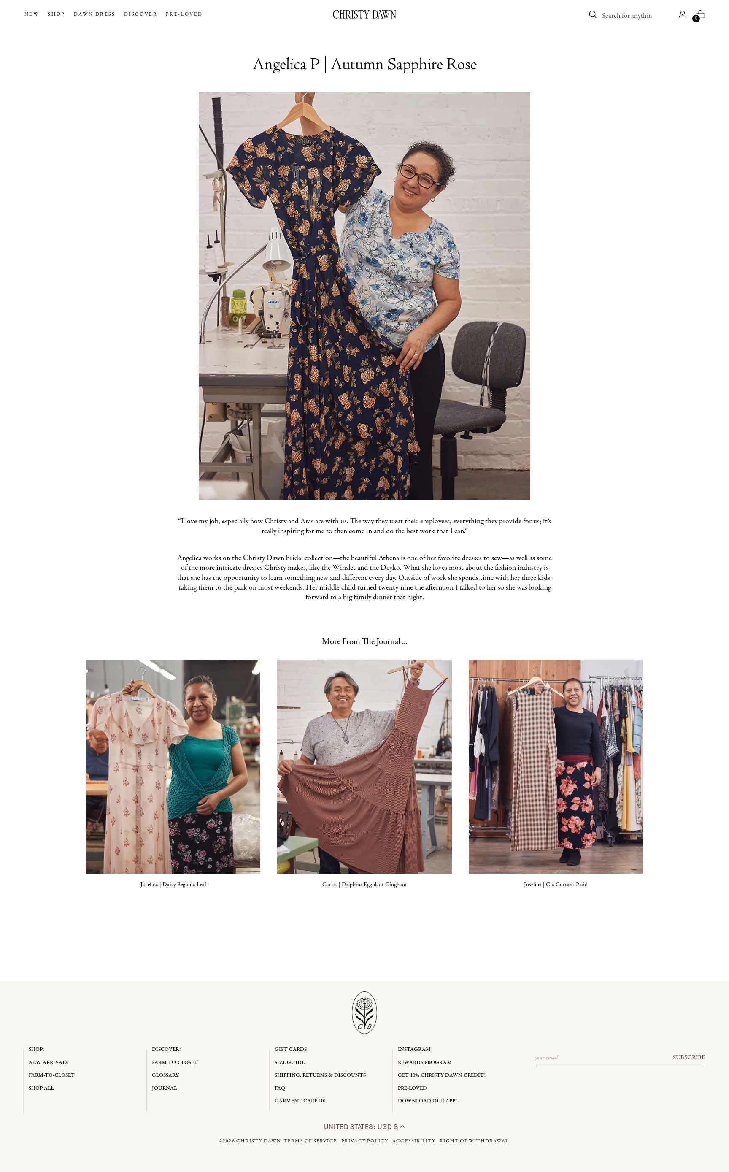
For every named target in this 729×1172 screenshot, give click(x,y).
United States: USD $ (362, 1126)
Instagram (414, 1049)
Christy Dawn (258, 1141)
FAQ (280, 1088)
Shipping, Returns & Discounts (320, 1075)
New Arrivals (48, 1062)
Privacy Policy (365, 1141)
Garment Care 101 (300, 1100)
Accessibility (414, 1141)
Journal (164, 1088)
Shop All (41, 1088)
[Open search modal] (593, 14)
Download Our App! (427, 1100)
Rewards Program (425, 1062)
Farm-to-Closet (52, 1075)
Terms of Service (310, 1141)
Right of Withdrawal (474, 1141)
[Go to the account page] (682, 14)
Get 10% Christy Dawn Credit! (442, 1075)
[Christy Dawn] (364, 14)
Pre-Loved (412, 1088)
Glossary (165, 1075)
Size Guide (290, 1062)
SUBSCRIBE (689, 1057)
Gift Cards (291, 1049)
